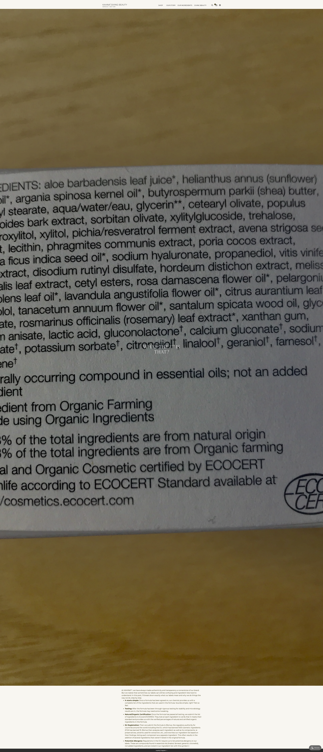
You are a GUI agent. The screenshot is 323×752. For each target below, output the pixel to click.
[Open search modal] (212, 5)
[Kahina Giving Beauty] (115, 5)
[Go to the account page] (219, 5)
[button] (161, 750)
